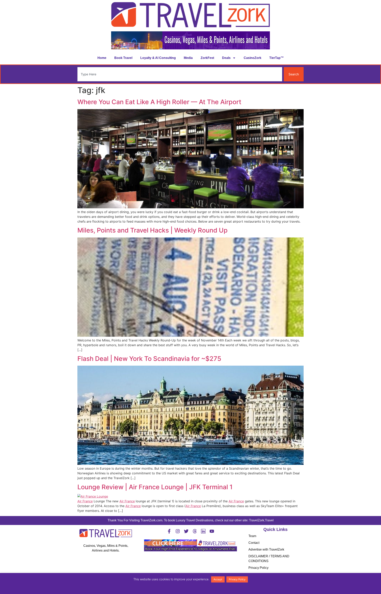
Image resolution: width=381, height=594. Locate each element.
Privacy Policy (258, 567)
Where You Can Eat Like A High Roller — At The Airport (159, 102)
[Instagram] (177, 531)
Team (252, 536)
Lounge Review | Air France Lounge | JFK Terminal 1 (155, 487)
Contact (253, 542)
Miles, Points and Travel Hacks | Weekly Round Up (152, 230)
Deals (226, 58)
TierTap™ (276, 58)
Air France (85, 501)
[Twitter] (186, 531)
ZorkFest (207, 58)
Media (188, 58)
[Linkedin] (203, 531)
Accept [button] (218, 579)
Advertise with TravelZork (266, 549)
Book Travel (123, 58)
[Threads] (194, 531)
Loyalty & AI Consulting (158, 58)
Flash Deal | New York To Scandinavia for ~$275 (149, 358)
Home (101, 58)
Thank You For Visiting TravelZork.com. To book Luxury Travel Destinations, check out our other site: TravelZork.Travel (191, 520)
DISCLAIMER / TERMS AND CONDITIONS (268, 559)
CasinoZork (252, 58)
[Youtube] (212, 531)
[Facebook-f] (169, 531)
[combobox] (179, 74)
